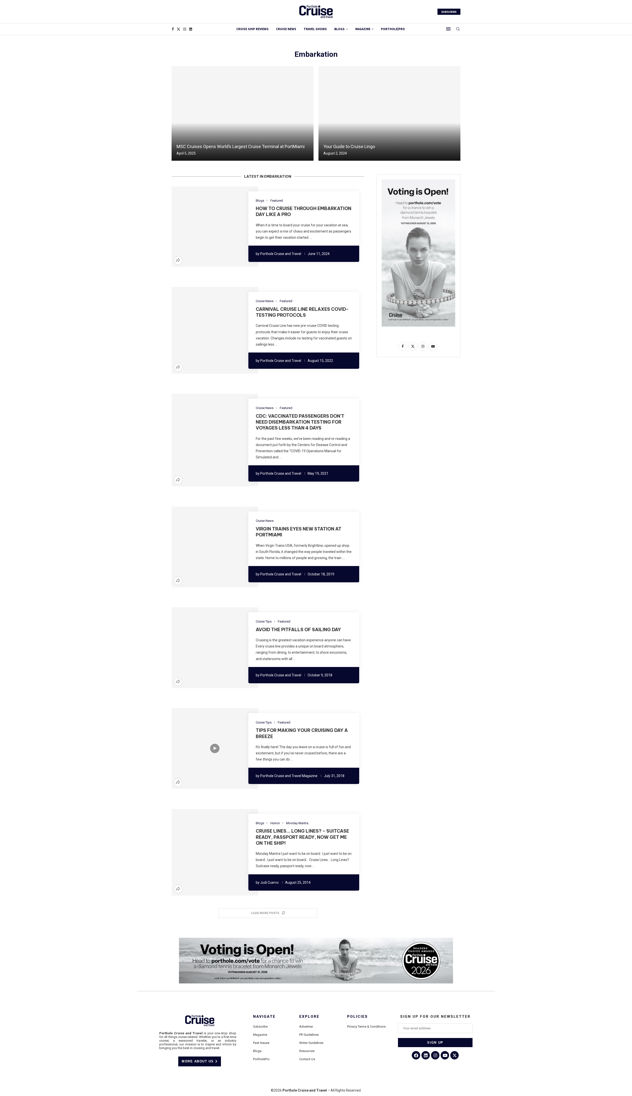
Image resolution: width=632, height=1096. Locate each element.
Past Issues (261, 1042)
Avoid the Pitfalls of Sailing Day (298, 629)
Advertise (306, 1026)
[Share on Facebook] (200, 226)
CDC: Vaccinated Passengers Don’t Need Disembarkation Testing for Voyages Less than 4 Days (300, 422)
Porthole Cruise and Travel (280, 254)
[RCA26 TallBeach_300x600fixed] (418, 181)
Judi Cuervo (269, 882)
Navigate (264, 1016)
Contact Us (307, 1059)
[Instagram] (184, 29)
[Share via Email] (229, 226)
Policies (357, 1016)
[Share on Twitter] (206, 226)
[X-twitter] (454, 1055)
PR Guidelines (309, 1034)
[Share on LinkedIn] (212, 226)
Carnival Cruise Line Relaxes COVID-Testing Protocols (302, 312)
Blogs (339, 29)
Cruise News (286, 29)
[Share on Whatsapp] (223, 226)
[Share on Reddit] (217, 226)
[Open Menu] (448, 29)
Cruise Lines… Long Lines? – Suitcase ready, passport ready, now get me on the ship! (302, 837)
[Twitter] (178, 29)
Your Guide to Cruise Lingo (349, 146)
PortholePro (261, 1059)
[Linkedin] (190, 29)
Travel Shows (315, 29)
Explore (309, 1016)
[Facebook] (173, 29)
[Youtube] (445, 1055)
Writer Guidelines (311, 1042)
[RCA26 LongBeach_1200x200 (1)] (316, 940)
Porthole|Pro (393, 29)
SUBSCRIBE (449, 12)
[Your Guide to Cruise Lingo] (389, 113)
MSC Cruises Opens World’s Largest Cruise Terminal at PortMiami (241, 146)
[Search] (457, 29)
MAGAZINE (362, 29)
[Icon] (215, 748)
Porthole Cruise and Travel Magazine (288, 776)
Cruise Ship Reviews (252, 29)
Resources (307, 1051)
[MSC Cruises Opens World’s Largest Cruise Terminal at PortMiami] (243, 113)
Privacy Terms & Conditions (366, 1026)
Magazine (260, 1034)
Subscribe (260, 1026)
